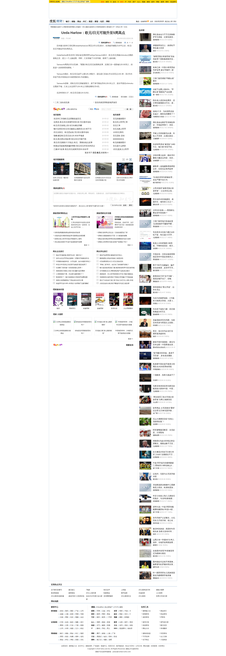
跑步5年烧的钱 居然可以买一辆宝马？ (69, 255)
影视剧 (127, 617)
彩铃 (110, 636)
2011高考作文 (126, 596)
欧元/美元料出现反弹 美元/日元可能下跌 (70, 139)
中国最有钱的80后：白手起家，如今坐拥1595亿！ (73, 261)
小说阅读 (163, 640)
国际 (71, 611)
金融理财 (100, 308)
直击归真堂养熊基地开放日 (106, 102)
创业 (66, 636)
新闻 (92, 611)
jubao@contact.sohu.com (122, 652)
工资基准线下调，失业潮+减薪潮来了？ (70, 274)
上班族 (123, 590)
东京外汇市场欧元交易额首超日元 (67, 119)
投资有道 (114, 308)
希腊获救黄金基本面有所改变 (70, 232)
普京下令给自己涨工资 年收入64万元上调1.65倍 (116, 280)
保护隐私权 (120, 646)
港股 (71, 628)
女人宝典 (163, 636)
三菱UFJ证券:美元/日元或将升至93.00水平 (71, 149)
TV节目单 (146, 636)
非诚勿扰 (142, 593)
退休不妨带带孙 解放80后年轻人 (111, 255)
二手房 (109, 617)
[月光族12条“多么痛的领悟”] (103, 323)
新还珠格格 (55, 593)
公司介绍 (139, 646)
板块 (71, 622)
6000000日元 (118, 139)
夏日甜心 (72, 590)
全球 (66, 628)
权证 (82, 628)
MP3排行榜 (164, 622)
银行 (67, 21)
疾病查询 (146, 625)
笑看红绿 (58, 239)
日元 (125, 27)
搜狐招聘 (89, 646)
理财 (103, 614)
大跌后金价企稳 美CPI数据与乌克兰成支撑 (114, 283)
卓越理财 (86, 308)
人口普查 (159, 593)
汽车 (129, 2)
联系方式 (111, 646)
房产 (134, 2)
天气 (98, 625)
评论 (66, 640)
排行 (82, 622)
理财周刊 (72, 308)
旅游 (92, 625)
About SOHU (129, 646)
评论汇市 (119, 27)
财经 (92, 614)
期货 (90, 21)
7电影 (88, 590)
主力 (76, 628)
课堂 (96, 21)
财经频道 (54, 611)
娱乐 (114, 2)
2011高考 (142, 596)
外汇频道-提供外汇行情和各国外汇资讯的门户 (98, 27)
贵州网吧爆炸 (108, 596)
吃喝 (108, 625)
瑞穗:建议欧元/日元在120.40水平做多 (69, 136)
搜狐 (63, 1)
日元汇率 (116, 125)
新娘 (103, 622)
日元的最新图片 (119, 119)
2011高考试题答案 (57, 596)
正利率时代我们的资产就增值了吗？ (115, 242)
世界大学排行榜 (161, 596)
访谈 (61, 617)
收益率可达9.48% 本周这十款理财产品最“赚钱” (72, 283)
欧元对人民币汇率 (120, 122)
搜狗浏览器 (147, 633)
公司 (82, 611)
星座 (108, 622)
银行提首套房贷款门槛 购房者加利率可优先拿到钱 (117, 268)
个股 (76, 625)
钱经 (58, 308)
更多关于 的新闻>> (97, 153)
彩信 (115, 636)
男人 (108, 628)
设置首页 (64, 646)
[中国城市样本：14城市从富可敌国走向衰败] (124, 323)
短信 (105, 636)
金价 (151, 21)
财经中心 (54, 607)
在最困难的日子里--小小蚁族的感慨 (114, 236)
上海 (108, 633)
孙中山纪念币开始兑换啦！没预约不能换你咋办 (72, 258)
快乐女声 (107, 590)
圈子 (98, 633)
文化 (115, 625)
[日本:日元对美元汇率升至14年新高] (125, 169)
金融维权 (144, 21)
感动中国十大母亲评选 (76, 596)
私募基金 (107, 593)
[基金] (100, 239)
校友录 (130, 628)
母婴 (98, 622)
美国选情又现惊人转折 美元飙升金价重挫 (70, 271)
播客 (148, 2)
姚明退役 (72, 593)
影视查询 (146, 614)
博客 (157, 2)
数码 (98, 628)
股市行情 (146, 622)
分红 (82, 640)
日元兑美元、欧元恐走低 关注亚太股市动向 (71, 132)
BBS (167, 2)
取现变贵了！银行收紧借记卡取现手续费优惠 (71, 277)
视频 (143, 2)
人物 (66, 614)
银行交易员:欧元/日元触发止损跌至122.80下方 (73, 129)
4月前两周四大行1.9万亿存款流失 (111, 261)
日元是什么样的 (119, 146)
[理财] (100, 232)
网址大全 (146, 628)
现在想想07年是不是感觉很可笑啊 (70, 242)
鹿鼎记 (99, 636)
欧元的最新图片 (119, 142)
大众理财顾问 (128, 308)
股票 (98, 614)
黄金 (79, 21)
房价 (174, 21)
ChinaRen (68, 1)
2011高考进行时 (144, 590)
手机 (103, 628)
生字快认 (146, 640)
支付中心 (81, 646)
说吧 (110, 640)
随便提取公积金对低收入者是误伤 (111, 258)
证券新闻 (54, 622)
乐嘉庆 (57, 236)
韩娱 (121, 614)
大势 (66, 625)
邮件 (153, 2)
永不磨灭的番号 (56, 590)
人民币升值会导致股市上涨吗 (71, 239)
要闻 (61, 625)
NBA (121, 611)
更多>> (130, 339)
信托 (82, 636)
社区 (102, 21)
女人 (138, 2)
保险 (73, 21)
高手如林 (124, 593)
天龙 (92, 636)
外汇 (85, 21)
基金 (61, 640)
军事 (98, 611)
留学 (126, 622)
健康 (103, 625)
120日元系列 (118, 132)
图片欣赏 (163, 625)
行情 (61, 622)
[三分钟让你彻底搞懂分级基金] (62, 323)
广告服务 (96, 646)
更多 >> (86, 245)
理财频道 (54, 633)
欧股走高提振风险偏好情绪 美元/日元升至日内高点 (74, 146)
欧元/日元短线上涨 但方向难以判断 (68, 125)
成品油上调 (169, 21)
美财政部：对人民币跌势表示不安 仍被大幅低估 (116, 274)
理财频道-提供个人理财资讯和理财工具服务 (65, 27)
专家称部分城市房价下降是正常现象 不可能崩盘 (116, 277)
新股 (82, 625)
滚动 (61, 611)
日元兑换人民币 (119, 129)
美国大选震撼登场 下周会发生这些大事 (69, 280)
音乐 (126, 614)
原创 (126, 625)
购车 (98, 617)
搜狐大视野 (160, 590)
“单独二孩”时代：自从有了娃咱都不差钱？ (114, 264)
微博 (162, 2)
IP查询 (162, 617)
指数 (76, 622)
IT (125, 2)
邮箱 (103, 633)
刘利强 (57, 232)
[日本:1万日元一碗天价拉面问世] (61, 169)
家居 (103, 617)
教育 (115, 622)
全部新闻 (154, 646)
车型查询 (163, 633)
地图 (105, 640)
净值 (71, 640)
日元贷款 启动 (119, 136)
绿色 (131, 625)
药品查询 (163, 614)
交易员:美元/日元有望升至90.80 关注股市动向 (72, 122)
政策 (71, 614)
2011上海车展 (91, 593)
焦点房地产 (82, 1)
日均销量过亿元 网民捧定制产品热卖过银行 (115, 271)
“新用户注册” (92, 206)
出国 (121, 622)
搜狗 (87, 1)
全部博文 (161, 646)
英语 (131, 622)
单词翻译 (163, 628)
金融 (61, 614)
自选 (66, 622)
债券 (76, 636)
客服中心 (104, 646)
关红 (56, 242)
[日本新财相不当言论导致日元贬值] (82, 169)
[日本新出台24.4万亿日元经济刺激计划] (103, 169)
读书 (121, 625)
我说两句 (173, 2)
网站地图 (146, 646)
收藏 (71, 636)
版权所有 (135, 649)
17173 (75, 1)
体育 (107, 2)
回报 (76, 640)
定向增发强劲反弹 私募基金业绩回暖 (72, 236)
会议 (82, 617)
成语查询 (146, 617)
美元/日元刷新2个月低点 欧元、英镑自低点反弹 (73, 142)
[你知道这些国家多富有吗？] (83, 323)
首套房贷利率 (159, 21)
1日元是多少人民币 (121, 149)
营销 (76, 614)
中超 (126, 611)
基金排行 (163, 611)
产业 (76, 611)
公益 (103, 611)
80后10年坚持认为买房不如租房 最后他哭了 (71, 264)
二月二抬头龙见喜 (62, 102)
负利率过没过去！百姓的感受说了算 (115, 232)
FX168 (68, 38)
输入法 (99, 640)
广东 (113, 633)
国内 (66, 611)
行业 (71, 625)
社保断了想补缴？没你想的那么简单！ (69, 268)
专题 (82, 614)
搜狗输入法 (147, 611)
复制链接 (118, 43)
